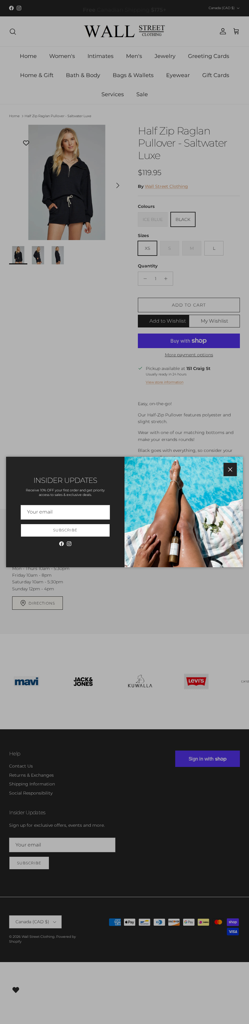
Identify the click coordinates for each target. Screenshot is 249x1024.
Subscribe (65, 530)
